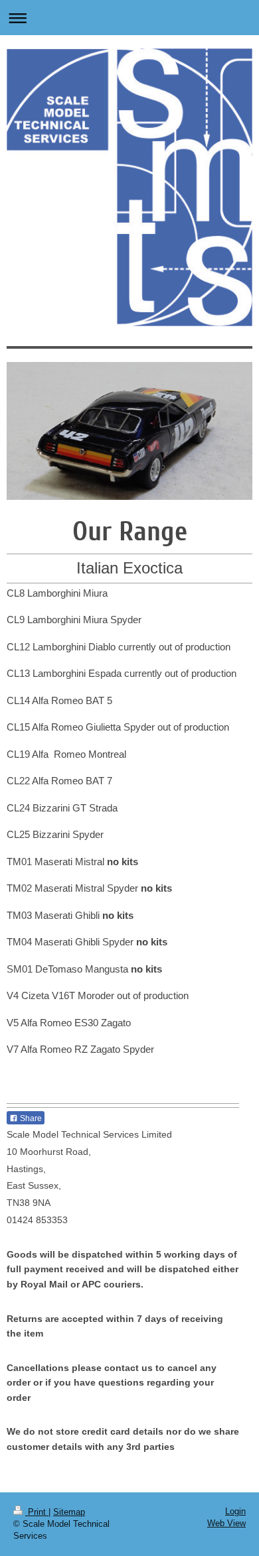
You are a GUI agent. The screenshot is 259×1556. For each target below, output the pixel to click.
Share (30, 1118)
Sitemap (69, 1512)
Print (36, 1512)
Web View (226, 1523)
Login (235, 1511)
